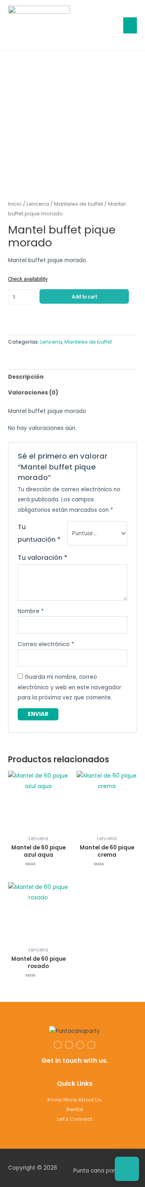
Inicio (15, 203)
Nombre (31, 611)
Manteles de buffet (78, 203)
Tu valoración (42, 557)
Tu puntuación (39, 533)
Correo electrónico (46, 644)
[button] (109, 25)
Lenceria (38, 203)
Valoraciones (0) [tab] (33, 392)
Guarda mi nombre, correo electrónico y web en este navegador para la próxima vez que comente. (69, 687)
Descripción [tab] (26, 377)
